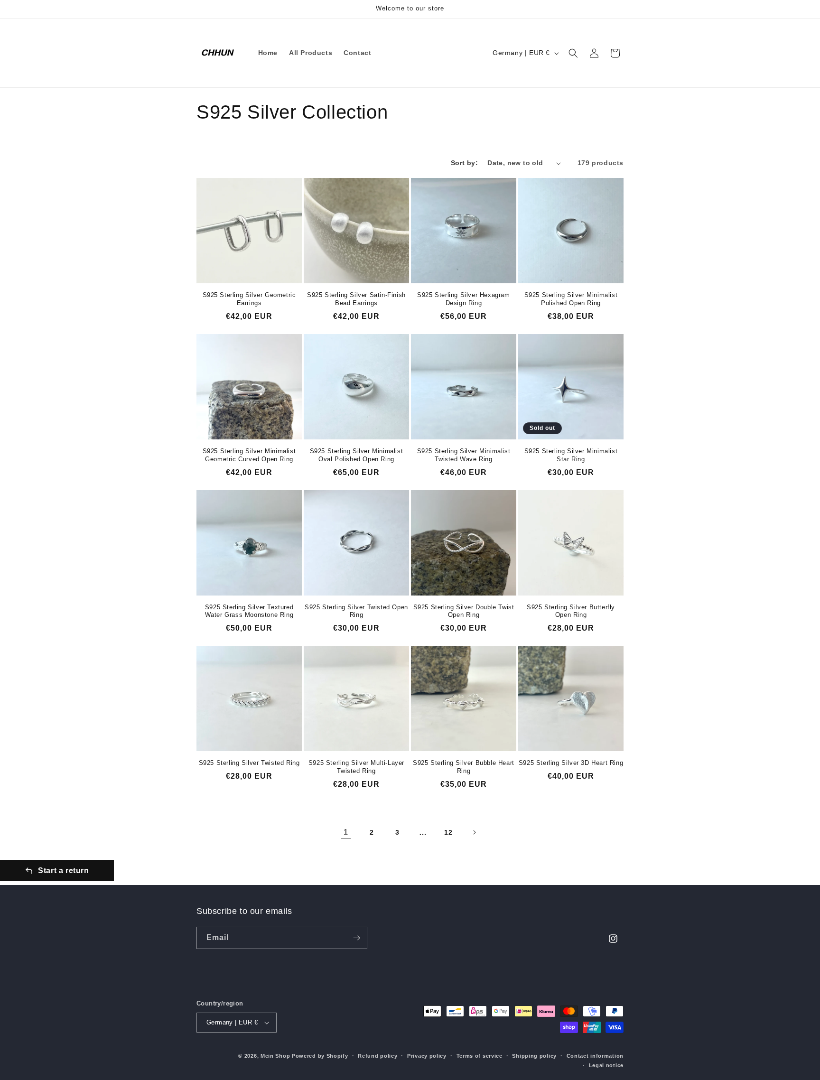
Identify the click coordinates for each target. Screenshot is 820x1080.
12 (448, 832)
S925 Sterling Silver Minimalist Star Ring (571, 455)
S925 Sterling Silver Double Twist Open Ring (463, 611)
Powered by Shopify (320, 1056)
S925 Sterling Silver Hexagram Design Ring (463, 299)
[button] (573, 53)
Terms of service (480, 1056)
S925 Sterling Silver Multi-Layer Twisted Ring (356, 766)
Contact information (595, 1056)
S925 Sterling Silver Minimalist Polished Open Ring (571, 299)
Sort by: (464, 163)
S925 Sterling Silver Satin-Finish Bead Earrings (356, 299)
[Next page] (474, 832)
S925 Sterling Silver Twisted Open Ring (356, 611)
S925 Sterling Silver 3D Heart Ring (571, 762)
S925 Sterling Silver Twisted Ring (249, 762)
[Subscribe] (356, 938)
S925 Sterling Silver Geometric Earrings (249, 299)
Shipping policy (534, 1056)
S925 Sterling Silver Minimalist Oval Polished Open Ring (356, 455)
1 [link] (346, 832)
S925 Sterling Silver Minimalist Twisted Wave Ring (464, 455)
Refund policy (377, 1056)
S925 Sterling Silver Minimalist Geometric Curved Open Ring (249, 455)
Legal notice (606, 1065)
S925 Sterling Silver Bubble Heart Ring (463, 766)
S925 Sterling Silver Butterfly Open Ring (571, 611)
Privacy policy (427, 1056)
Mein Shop (275, 1056)
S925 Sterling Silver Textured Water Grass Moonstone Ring (249, 611)
